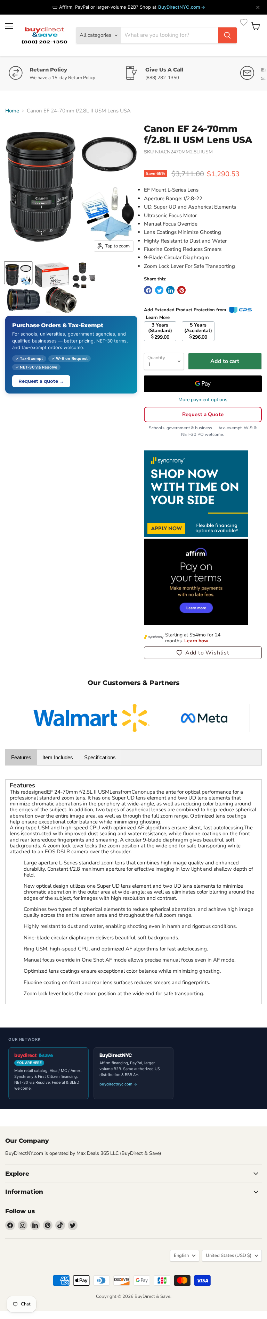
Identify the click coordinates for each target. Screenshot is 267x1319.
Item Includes (57, 757)
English (181, 1255)
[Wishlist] (244, 22)
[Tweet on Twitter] (159, 290)
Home (12, 111)
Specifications (100, 757)
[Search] (227, 35)
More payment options (202, 400)
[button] (203, 652)
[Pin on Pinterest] (181, 290)
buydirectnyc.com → (118, 1084)
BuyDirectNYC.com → (181, 7)
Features (21, 757)
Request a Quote (203, 414)
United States (228, 1255)
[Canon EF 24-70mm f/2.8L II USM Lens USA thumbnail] (18, 273)
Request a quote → (41, 381)
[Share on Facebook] (148, 290)
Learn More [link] (158, 317)
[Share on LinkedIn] (170, 290)
